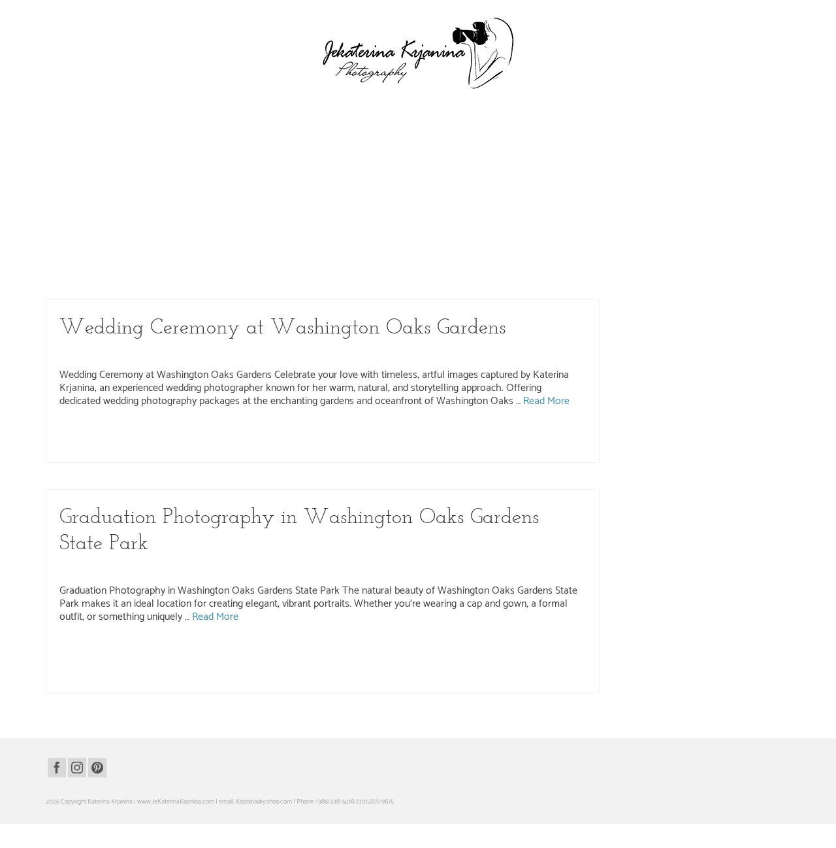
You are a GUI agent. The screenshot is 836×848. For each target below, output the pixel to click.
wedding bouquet (447, 435)
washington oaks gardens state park (446, 265)
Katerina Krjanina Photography (225, 568)
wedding (411, 435)
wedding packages (496, 435)
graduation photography (211, 651)
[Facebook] (57, 767)
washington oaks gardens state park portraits (286, 279)
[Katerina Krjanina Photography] (418, 53)
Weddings (386, 352)
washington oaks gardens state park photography (161, 279)
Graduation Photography (138, 182)
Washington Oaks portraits (94, 678)
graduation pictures (356, 651)
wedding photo (543, 435)
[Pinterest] (97, 767)
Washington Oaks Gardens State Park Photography (222, 352)
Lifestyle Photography (211, 182)
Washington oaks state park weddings (347, 435)
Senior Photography (305, 568)
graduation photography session (221, 265)
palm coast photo (460, 651)
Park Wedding (121, 352)
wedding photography (335, 352)
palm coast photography (365, 265)
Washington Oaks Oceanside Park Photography (318, 182)
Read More (398, 231)
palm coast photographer (298, 265)
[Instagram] (77, 767)
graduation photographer (145, 265)
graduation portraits (409, 651)
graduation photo (88, 265)
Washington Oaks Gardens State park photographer (229, 435)
